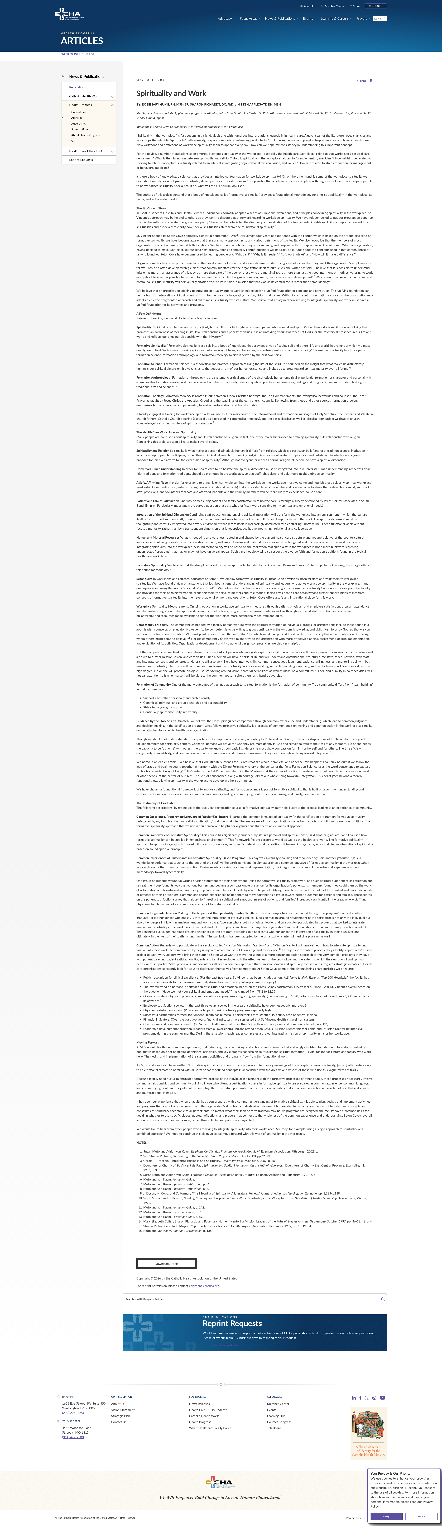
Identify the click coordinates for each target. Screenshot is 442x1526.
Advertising (78, 123)
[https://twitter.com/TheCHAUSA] (367, 1398)
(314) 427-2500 (73, 1437)
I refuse (421, 1516)
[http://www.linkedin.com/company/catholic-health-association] (354, 1398)
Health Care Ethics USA (85, 151)
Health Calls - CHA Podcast (208, 1410)
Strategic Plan (120, 1416)
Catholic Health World (84, 96)
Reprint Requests (81, 160)
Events (271, 1410)
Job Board (274, 1428)
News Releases (199, 1404)
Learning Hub (276, 1416)
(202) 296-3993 (73, 1413)
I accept (386, 1516)
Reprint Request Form (225, 1345)
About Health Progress (85, 135)
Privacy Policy (353, 1518)
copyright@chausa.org (204, 1286)
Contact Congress (279, 1422)
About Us (117, 1404)
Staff (74, 141)
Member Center (278, 1404)
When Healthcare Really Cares (210, 1428)
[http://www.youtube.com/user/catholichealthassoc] (382, 1398)
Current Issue (79, 112)
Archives (76, 117)
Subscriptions (79, 129)
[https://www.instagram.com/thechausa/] (374, 1399)
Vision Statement (122, 1410)
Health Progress (70, 53)
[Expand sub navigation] (112, 97)
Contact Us (118, 1422)
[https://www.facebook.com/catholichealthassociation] (360, 1398)
